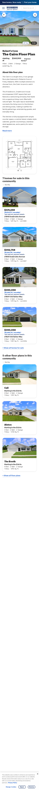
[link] (19, 28)
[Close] (37, 773)
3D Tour (25, 43)
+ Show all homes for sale (13, 348)
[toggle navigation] (3, 8)
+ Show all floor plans (11, 475)
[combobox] (28, 8)
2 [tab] (21, 171)
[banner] (19, 2)
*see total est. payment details (14, 213)
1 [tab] (19, 171)
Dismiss (31, 787)
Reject (22, 787)
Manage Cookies (11, 787)
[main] (19, 400)
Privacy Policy (12, 783)
